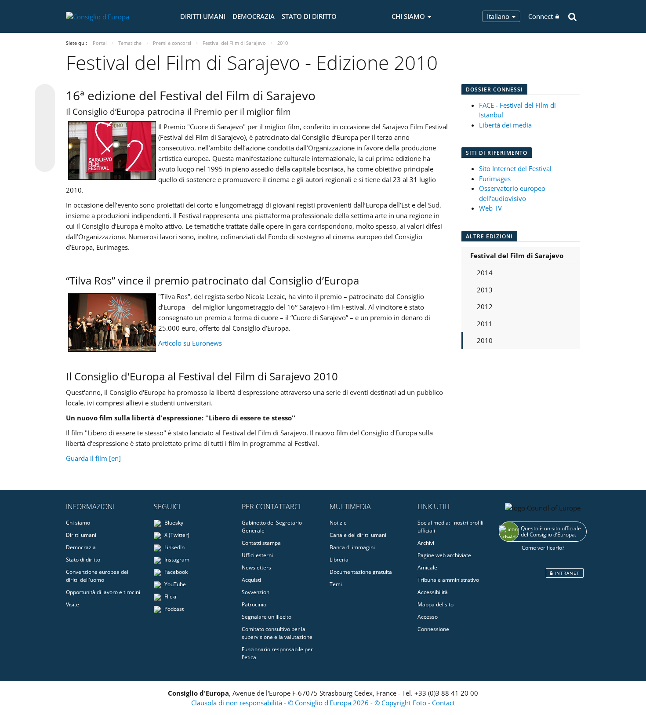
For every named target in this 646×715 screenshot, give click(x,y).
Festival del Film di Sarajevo (516, 255)
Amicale (427, 567)
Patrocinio (254, 604)
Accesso (427, 616)
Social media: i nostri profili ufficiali (450, 526)
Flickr (170, 596)
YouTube (174, 584)
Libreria (339, 559)
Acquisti (251, 580)
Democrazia (253, 16)
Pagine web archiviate (444, 555)
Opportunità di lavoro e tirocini (103, 592)
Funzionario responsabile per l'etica (277, 653)
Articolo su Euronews (190, 343)
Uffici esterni (257, 555)
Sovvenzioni (256, 592)
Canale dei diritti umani (358, 535)
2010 (485, 340)
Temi (336, 584)
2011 (485, 323)
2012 (485, 306)
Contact (443, 702)
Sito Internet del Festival (515, 168)
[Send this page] (44, 161)
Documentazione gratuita (361, 572)
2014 (485, 272)
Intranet (566, 573)
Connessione (433, 629)
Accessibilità (432, 592)
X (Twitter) (176, 535)
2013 (485, 289)
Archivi (425, 543)
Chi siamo (78, 522)
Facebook (175, 572)
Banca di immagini (352, 547)
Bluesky (173, 522)
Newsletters (256, 567)
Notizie (338, 522)
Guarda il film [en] (93, 458)
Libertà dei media (505, 124)
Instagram (176, 559)
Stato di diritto (309, 16)
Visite (72, 604)
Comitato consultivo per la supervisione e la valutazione (277, 633)
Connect (540, 16)
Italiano (499, 16)
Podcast (173, 609)
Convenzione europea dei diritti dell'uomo (97, 576)
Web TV (490, 208)
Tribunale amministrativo (448, 580)
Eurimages (495, 178)
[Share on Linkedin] (44, 145)
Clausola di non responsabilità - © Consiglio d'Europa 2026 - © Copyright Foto (309, 702)
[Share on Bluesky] (44, 95)
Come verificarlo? (543, 547)
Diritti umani (202, 16)
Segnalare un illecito (266, 616)
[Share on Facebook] (44, 128)
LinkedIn (174, 547)
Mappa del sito (435, 604)
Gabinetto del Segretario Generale (272, 526)
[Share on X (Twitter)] (44, 111)
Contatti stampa (261, 543)
